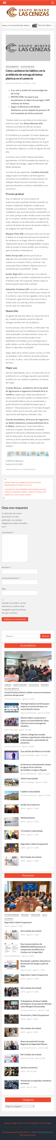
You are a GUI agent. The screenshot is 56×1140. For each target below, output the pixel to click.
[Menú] (4, 2)
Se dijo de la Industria (30, 804)
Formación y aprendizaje (32, 831)
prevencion (35, 915)
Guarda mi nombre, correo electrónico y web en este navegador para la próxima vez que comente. (14, 608)
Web (4, 589)
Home (26, 1123)
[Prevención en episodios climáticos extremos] (11, 1084)
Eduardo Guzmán (27, 1058)
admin (23, 808)
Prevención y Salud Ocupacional (35, 1015)
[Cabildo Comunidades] (11, 795)
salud (44, 915)
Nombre (6, 567)
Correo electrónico (11, 578)
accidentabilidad (11, 915)
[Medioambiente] (11, 821)
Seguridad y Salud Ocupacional (34, 844)
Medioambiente (28, 818)
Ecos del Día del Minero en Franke (35, 751)
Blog (15, 1123)
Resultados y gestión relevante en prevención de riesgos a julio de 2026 (36, 963)
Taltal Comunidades (29, 778)
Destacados (34, 685)
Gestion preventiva (29, 1067)
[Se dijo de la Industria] (11, 808)
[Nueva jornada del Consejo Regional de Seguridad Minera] (11, 1045)
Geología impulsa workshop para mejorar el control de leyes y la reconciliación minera (35, 706)
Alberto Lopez (26, 970)
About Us (8, 1123)
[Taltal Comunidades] (11, 782)
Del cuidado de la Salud (31, 1028)
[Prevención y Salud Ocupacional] (11, 1018)
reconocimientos (11, 689)
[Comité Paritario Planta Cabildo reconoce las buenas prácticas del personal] (28, 666)
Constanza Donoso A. (12, 699)
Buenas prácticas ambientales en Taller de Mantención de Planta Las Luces (22, 483)
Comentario (8, 532)
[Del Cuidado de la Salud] (11, 860)
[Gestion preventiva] (11, 1071)
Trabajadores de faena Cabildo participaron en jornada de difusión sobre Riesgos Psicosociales (36, 1004)
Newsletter (34, 1123)
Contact (20, 1123)
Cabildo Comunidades (30, 791)
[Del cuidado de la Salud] (11, 1032)
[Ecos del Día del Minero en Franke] (11, 755)
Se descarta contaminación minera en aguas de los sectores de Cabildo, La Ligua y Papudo (36, 767)
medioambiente (12, 66)
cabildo (7, 685)
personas (45, 685)
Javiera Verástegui (11, 730)
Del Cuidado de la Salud (31, 857)
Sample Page (45, 1123)
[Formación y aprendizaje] (11, 834)
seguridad (8, 919)
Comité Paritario (20, 685)
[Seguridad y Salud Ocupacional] (11, 847)
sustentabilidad (27, 66)
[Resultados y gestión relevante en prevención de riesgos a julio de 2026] (11, 964)
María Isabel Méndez (14, 83)
